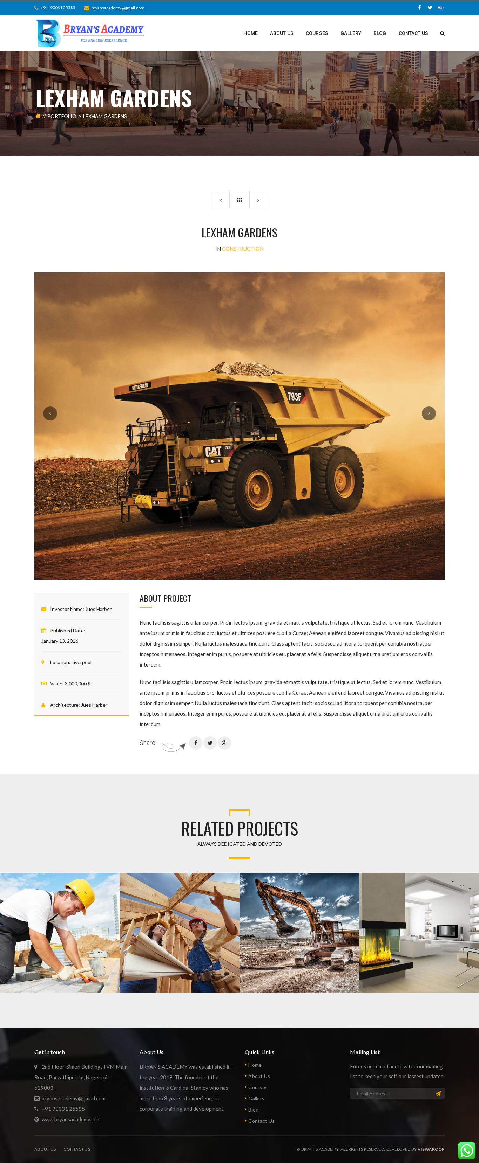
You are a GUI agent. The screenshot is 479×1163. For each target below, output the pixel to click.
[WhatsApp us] (466, 1150)
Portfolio (61, 116)
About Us (259, 1076)
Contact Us (261, 1121)
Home (255, 1065)
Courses (258, 1087)
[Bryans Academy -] (91, 32)
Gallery (256, 1098)
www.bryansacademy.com (71, 1119)
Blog (253, 1110)
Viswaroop (431, 1149)
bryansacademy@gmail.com (118, 8)
